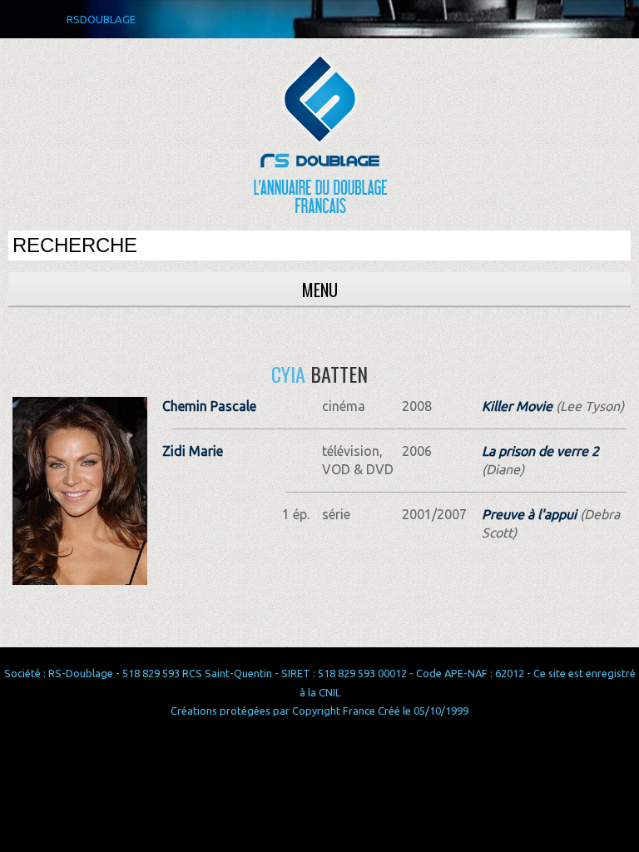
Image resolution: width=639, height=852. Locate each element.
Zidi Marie (192, 450)
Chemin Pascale (209, 406)
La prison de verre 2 (540, 450)
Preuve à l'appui (529, 514)
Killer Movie (517, 406)
